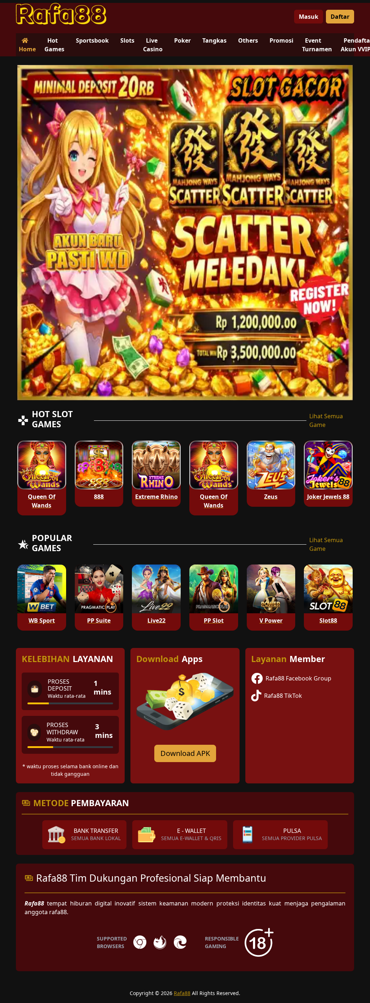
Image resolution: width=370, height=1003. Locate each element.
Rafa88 (182, 993)
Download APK (185, 753)
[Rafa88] (61, 14)
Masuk (308, 17)
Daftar (340, 17)
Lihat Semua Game (326, 420)
